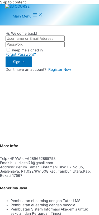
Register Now (59, 69)
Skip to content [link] (13, 2)
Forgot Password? (21, 54)
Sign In (19, 62)
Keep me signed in (27, 50)
